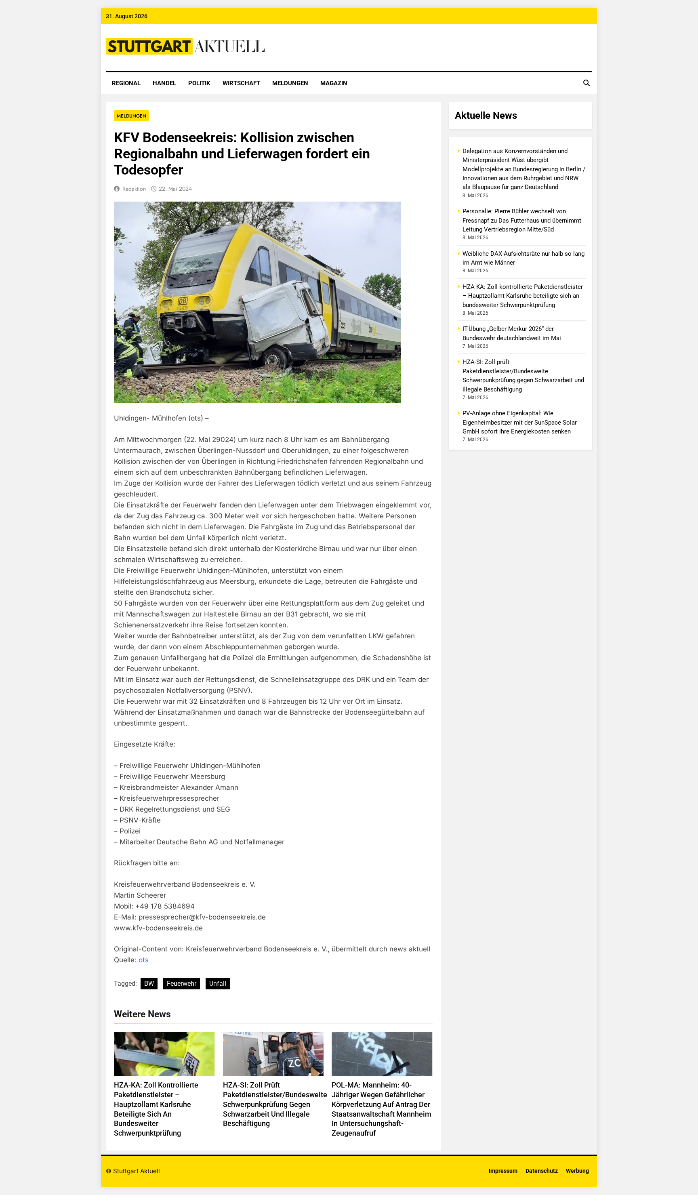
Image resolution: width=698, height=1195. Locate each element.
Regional (126, 83)
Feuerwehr (181, 983)
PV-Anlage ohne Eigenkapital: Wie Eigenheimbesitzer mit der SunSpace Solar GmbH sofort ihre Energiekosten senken (520, 422)
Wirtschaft (241, 83)
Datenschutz (542, 1171)
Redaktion (134, 189)
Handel (164, 83)
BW (149, 983)
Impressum (503, 1171)
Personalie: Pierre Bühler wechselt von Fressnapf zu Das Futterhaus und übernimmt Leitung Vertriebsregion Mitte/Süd (522, 220)
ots (144, 960)
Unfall (217, 983)
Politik (199, 83)
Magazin (333, 83)
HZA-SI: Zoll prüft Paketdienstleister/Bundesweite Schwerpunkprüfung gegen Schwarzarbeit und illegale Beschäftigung (275, 1104)
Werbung (577, 1171)
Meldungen (290, 83)
